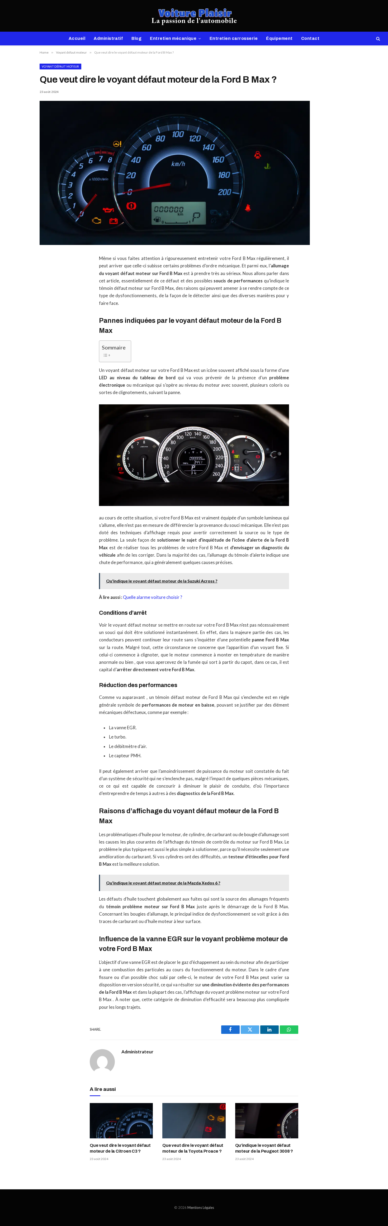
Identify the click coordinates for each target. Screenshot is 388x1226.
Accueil (77, 38)
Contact (310, 38)
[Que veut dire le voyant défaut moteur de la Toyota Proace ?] (193, 1121)
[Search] (377, 39)
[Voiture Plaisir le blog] (194, 16)
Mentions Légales (200, 1207)
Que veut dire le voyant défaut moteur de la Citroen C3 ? (120, 1148)
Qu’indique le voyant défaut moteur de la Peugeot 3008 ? (264, 1148)
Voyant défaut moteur (60, 66)
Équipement (279, 38)
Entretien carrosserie (234, 38)
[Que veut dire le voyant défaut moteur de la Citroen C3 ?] (121, 1121)
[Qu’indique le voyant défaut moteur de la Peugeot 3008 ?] (266, 1121)
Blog (136, 38)
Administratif (108, 38)
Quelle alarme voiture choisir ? (152, 597)
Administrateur (137, 1051)
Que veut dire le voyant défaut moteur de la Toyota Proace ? (192, 1148)
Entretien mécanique (173, 38)
